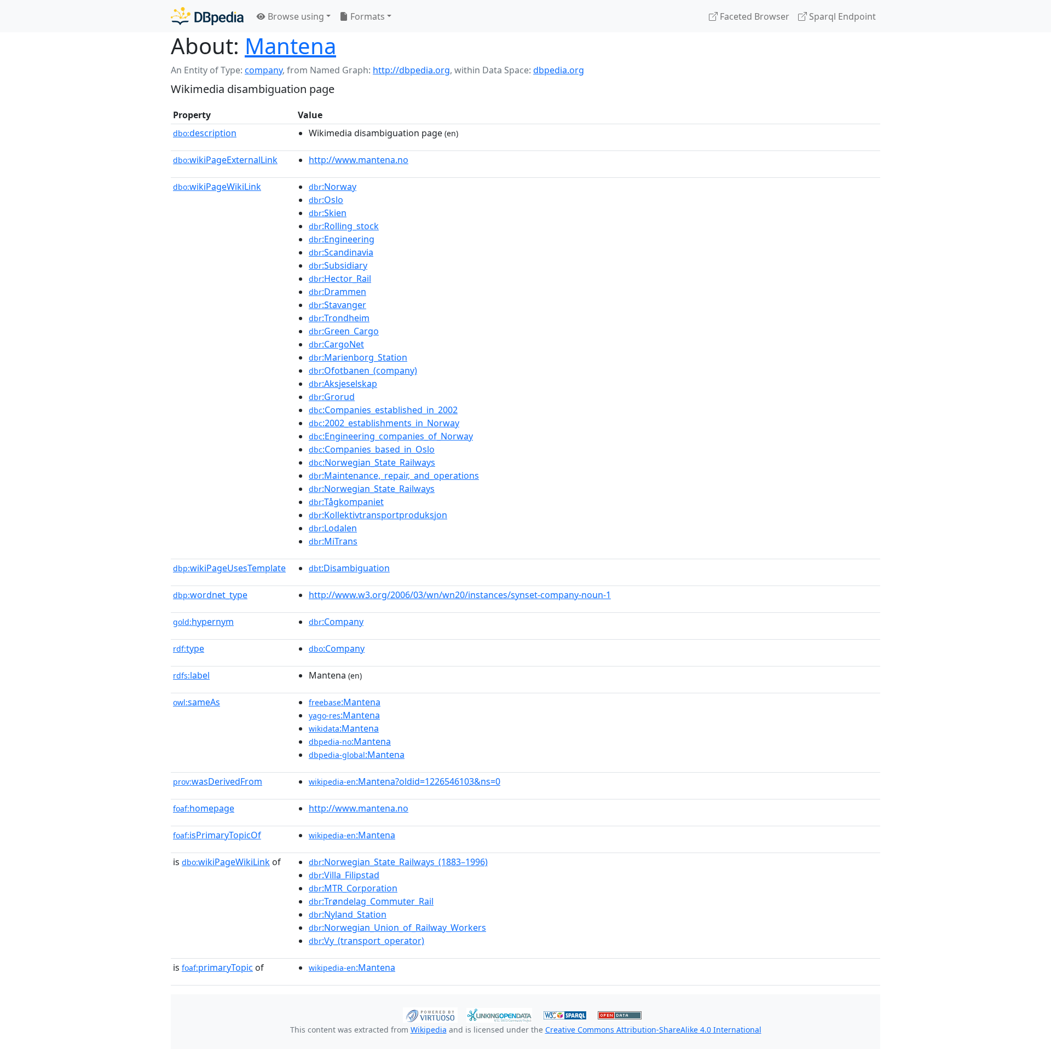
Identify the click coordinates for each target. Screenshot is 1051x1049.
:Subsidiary (338, 265)
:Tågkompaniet (346, 502)
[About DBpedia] (207, 16)
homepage (203, 808)
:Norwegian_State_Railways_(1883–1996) (398, 862)
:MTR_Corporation (353, 888)
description (204, 133)
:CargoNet (336, 344)
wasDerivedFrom (217, 781)
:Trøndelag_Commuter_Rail (371, 901)
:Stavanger (337, 305)
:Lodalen (333, 528)
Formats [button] (366, 16)
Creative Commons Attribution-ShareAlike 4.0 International (653, 1029)
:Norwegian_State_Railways (372, 462)
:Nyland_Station (347, 914)
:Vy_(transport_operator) (366, 941)
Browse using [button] (294, 16)
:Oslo (326, 200)
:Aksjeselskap (343, 384)
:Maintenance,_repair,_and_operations (394, 476)
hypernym (203, 622)
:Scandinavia (341, 252)
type (188, 648)
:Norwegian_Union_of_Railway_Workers (397, 928)
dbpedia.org (558, 70)
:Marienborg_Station (358, 357)
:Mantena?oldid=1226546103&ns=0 (404, 781)
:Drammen (337, 292)
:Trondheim (339, 318)
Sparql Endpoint (841, 16)
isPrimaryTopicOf (217, 835)
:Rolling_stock (344, 226)
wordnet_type (210, 595)
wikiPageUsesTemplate (229, 568)
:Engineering (341, 239)
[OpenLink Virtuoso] (430, 1014)
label (191, 675)
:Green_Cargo (344, 331)
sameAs (196, 702)
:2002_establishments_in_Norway (384, 423)
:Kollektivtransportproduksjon (378, 515)
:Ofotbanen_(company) (363, 370)
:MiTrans (333, 541)
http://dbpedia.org (411, 70)
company (263, 70)
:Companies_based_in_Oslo (372, 449)
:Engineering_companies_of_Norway (391, 436)
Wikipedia (429, 1029)
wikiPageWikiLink (217, 187)
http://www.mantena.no (358, 160)
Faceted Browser (753, 16)
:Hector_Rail (340, 279)
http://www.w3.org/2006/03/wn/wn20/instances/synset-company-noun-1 (460, 595)
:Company (336, 622)
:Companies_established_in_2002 (383, 410)
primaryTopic (217, 967)
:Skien (328, 213)
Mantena (290, 46)
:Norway (332, 187)
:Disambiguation (349, 568)
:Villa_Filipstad (344, 875)
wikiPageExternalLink (225, 160)
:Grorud (332, 397)
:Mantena (344, 702)
